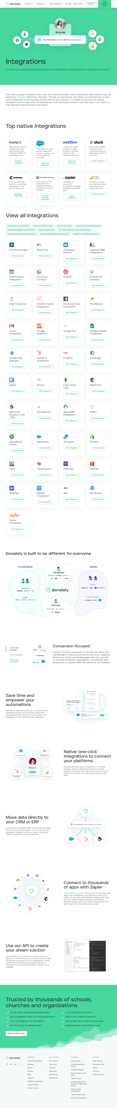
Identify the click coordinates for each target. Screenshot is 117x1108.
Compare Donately (35, 1061)
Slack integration (98, 161)
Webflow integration (72, 162)
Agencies (53, 1071)
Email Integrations (47, 230)
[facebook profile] (7, 1064)
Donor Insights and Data (78, 1074)
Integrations (76, 1061)
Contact (96, 1071)
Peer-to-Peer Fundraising (76, 1090)
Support (31, 1078)
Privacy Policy (33, 1085)
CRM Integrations (64, 226)
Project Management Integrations (54, 234)
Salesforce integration (45, 164)
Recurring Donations (79, 1098)
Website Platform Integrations (86, 234)
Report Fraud (98, 1074)
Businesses (53, 1074)
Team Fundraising (78, 1094)
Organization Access (91, 3)
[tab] (16, 649)
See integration (18, 256)
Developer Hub (99, 1064)
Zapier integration (72, 197)
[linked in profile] (15, 1064)
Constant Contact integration (45, 197)
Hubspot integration (18, 162)
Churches (53, 1064)
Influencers (53, 1078)
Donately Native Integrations (88, 226)
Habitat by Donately (35, 1081)
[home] (13, 3)
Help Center (97, 1061)
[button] (29, 4)
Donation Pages (77, 1070)
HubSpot (21, 97)
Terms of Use (33, 1088)
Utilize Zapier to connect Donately (78, 893)
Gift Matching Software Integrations (74, 230)
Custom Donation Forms (78, 1065)
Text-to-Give (76, 1078)
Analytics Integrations (43, 226)
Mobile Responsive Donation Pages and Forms (79, 1084)
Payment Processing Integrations (22, 234)
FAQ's (95, 1068)
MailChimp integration (18, 195)
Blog (29, 1074)
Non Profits (53, 1061)
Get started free (105, 3)
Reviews (31, 1064)
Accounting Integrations (18, 226)
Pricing (30, 1071)
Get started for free (16, 1033)
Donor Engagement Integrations (21, 230)
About (30, 1068)
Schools (52, 1068)
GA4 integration (98, 194)
